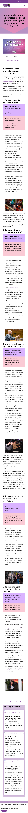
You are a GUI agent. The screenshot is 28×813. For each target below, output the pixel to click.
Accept (4, 810)
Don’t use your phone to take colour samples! (12, 767)
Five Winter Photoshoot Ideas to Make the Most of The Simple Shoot (13, 718)
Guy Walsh (9, 721)
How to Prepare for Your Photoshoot (12, 737)
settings (16, 808)
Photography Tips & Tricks (12, 60)
